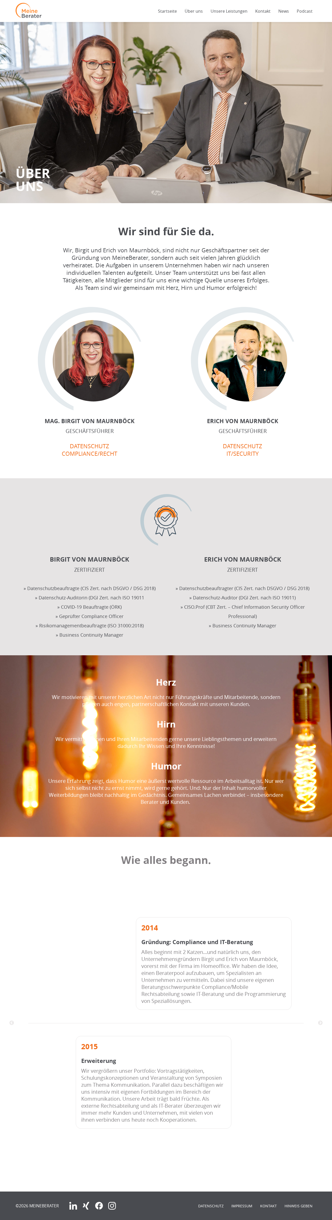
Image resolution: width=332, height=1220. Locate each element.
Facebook (99, 1206)
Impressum (241, 1205)
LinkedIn (73, 1206)
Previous (11, 1023)
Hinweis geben (299, 1205)
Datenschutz (211, 1205)
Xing (86, 1206)
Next (320, 1023)
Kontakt (263, 11)
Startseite (167, 11)
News (283, 11)
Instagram (112, 1206)
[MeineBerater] (29, 16)
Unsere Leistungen (229, 11)
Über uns (194, 11)
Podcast (305, 11)
